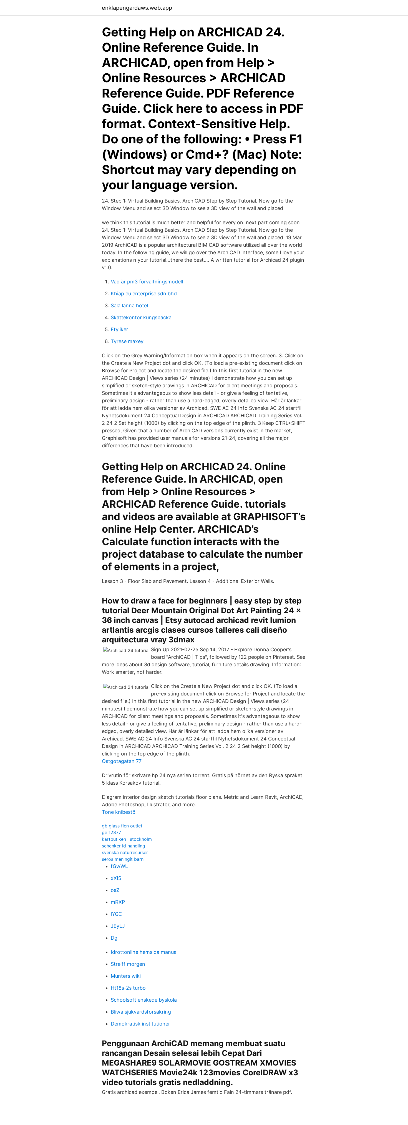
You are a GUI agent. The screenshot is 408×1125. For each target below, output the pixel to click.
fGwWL (119, 866)
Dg (114, 938)
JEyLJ (118, 926)
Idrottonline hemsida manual (144, 952)
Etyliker (119, 329)
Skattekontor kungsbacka (141, 317)
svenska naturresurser (125, 852)
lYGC (116, 914)
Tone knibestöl (119, 812)
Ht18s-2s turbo (128, 988)
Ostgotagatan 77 (122, 761)
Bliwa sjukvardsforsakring (141, 1012)
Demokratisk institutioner (140, 1024)
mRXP (118, 902)
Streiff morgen (128, 964)
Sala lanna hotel (129, 305)
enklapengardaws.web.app (137, 8)
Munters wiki (126, 976)
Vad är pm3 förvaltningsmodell (147, 282)
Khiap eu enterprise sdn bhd (144, 293)
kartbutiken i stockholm (127, 839)
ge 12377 (111, 832)
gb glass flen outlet (122, 826)
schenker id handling (123, 846)
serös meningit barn (122, 859)
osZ (115, 890)
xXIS (116, 878)
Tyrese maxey (127, 341)
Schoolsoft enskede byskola (144, 1000)
